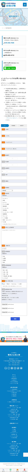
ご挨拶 (14, 429)
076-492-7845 (9, 43)
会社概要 (14, 431)
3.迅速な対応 (14, 392)
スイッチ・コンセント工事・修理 (14, 407)
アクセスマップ (14, 432)
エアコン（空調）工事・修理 (14, 414)
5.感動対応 (14, 395)
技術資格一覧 (14, 434)
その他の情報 (14, 437)
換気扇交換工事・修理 (14, 411)
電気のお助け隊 (14, 354)
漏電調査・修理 (14, 412)
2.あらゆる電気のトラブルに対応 (14, 391)
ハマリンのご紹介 (14, 436)
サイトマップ (16, 465)
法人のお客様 (14, 381)
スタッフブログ (13, 383)
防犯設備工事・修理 (14, 417)
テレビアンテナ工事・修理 (14, 416)
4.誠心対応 (14, 394)
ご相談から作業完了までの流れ (14, 401)
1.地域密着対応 (14, 389)
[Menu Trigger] (25, 4)
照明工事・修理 (14, 409)
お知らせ (14, 376)
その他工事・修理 (14, 419)
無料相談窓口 (14, 378)
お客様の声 (14, 380)
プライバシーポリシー (11, 118)
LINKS (21, 465)
